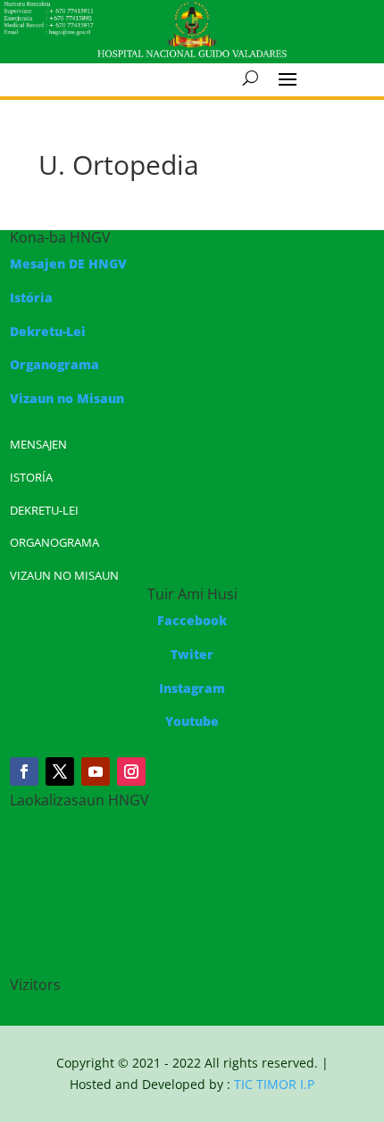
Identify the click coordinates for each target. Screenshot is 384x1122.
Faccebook (192, 620)
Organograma (54, 364)
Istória (31, 297)
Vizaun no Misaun (67, 398)
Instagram (192, 688)
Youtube (192, 721)
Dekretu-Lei (48, 331)
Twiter (192, 654)
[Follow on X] (60, 771)
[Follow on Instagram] (131, 771)
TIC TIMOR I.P (274, 1084)
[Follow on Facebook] (24, 771)
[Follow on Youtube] (95, 771)
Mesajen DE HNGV (68, 263)
